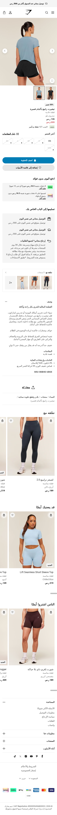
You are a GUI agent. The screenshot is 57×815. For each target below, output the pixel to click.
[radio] (50, 93)
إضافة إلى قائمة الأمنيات (27, 167)
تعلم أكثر (42, 188)
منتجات (44, 397)
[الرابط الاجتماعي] (42, 756)
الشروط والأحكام (28, 766)
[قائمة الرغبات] (11, 420)
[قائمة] (53, 12)
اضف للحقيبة (27, 160)
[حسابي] (10, 12)
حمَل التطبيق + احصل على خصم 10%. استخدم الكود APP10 (27, 3)
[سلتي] (4, 12)
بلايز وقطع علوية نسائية (28, 397)
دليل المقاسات (8, 134)
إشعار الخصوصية (28, 770)
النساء (52, 397)
